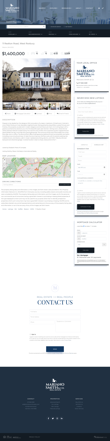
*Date (78, 164)
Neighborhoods (34, 34)
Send (55, 349)
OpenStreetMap (62, 177)
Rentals (51, 34)
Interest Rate (81, 241)
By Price (92, 34)
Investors (79, 406)
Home (4, 209)
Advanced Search (56, 26)
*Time (78, 171)
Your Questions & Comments (85, 178)
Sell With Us (79, 404)
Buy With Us (79, 402)
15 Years (94, 226)
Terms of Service (91, 213)
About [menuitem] (78, 8)
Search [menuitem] (42, 8)
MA (15, 209)
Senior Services (79, 408)
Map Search (68, 26)
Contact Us (80, 87)
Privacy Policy (80, 213)
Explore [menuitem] (53, 8)
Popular (11, 34)
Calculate (86, 250)
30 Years (87, 226)
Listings (10, 209)
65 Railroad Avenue (30, 407)
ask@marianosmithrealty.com (30, 404)
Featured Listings (55, 408)
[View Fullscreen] (4, 166)
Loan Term (80, 226)
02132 (32, 209)
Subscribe (85, 131)
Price (78, 230)
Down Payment (81, 236)
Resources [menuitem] (66, 8)
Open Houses (73, 34)
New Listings (55, 406)
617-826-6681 (82, 83)
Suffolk (20, 209)
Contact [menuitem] (89, 8)
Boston (26, 209)
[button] (44, 26)
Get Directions (65, 184)
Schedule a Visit (98, 144)
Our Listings (55, 404)
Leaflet (55, 177)
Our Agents (86, 87)
